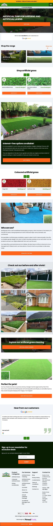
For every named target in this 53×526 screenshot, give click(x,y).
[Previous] (25, 74)
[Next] (28, 74)
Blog (33, 475)
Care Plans (25, 492)
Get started (26, 160)
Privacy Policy (36, 477)
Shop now (26, 24)
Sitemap (34, 486)
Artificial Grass (9, 57)
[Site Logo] (4, 4)
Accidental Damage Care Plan (26, 502)
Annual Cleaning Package (24, 496)
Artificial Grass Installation (26, 480)
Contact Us (35, 489)
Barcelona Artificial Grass (32, 88)
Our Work (24, 487)
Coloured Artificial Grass (37, 51)
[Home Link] (6, 474)
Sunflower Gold (31, 189)
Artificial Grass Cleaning (26, 347)
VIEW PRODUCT (14, 93)
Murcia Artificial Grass (7, 87)
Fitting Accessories (35, 57)
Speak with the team (26, 253)
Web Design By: (20, 519)
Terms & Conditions (35, 483)
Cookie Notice (36, 480)
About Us (24, 490)
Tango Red (5, 189)
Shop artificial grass (26, 396)
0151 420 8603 (45, 488)
